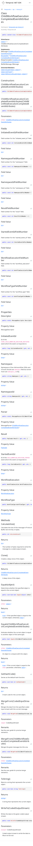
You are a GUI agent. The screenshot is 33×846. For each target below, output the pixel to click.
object (3, 42)
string (3, 385)
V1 (23, 27)
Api (14, 9)
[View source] (31, 22)
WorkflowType (6, 514)
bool (2, 612)
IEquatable (4, 56)
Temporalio (7, 9)
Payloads (4, 448)
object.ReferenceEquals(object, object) (14, 74)
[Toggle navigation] (29, 3)
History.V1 (19, 9)
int (2, 152)
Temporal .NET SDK (13, 2)
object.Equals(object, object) (10, 70)
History (20, 27)
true (3, 616)
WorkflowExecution (7, 493)
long (2, 357)
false (21, 618)
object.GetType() (6, 72)
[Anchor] (16, 80)
